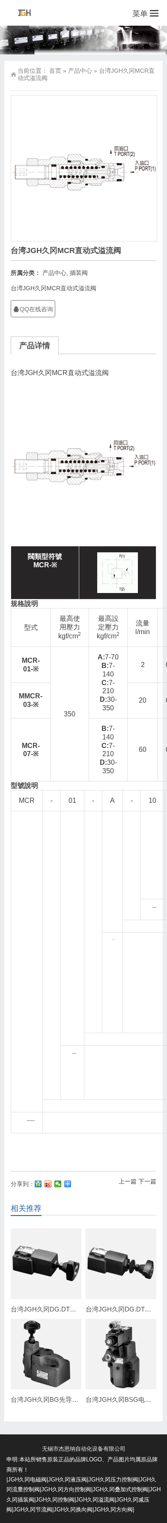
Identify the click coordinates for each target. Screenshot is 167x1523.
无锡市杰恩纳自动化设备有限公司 (83, 1449)
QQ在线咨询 (36, 309)
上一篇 (128, 1181)
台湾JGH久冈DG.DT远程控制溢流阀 (63, 1309)
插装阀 (79, 272)
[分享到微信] (58, 1183)
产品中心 (80, 70)
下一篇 (147, 1181)
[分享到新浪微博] (48, 1183)
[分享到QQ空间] (38, 1183)
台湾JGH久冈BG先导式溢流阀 (54, 1399)
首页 (55, 70)
